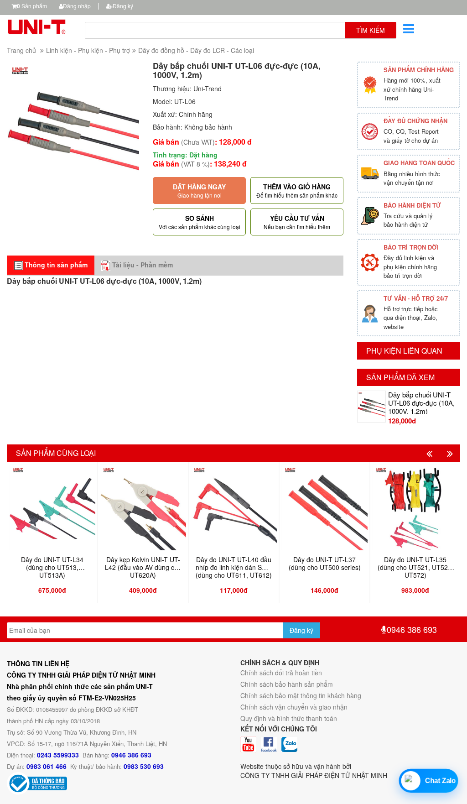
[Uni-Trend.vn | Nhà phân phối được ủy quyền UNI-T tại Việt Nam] (39, 25)
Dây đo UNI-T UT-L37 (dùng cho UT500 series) (325, 564)
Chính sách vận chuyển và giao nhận (294, 706)
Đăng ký (123, 6)
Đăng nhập (77, 6)
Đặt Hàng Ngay (199, 190)
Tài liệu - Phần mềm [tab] (141, 264)
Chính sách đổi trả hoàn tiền (281, 672)
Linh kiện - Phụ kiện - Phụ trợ (88, 50)
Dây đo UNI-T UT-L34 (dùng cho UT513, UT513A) (52, 568)
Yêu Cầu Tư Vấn (297, 222)
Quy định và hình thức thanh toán (288, 718)
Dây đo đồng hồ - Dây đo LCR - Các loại (196, 50)
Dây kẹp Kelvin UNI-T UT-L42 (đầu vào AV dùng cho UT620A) (143, 568)
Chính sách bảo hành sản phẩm (286, 684)
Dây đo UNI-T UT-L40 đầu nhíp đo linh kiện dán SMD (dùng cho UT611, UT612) (234, 568)
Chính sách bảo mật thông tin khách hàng (300, 695)
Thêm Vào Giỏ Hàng (296, 190)
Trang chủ (21, 50)
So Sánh (199, 222)
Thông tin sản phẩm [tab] (55, 264)
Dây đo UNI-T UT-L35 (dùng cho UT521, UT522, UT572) (415, 568)
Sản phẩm (32, 6)
